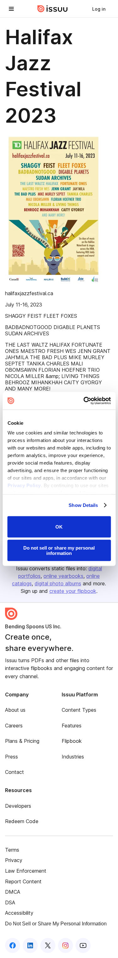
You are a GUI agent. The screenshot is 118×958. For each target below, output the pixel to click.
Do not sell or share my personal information (59, 550)
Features (71, 725)
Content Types (79, 710)
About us (15, 710)
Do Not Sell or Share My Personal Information (56, 923)
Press (11, 756)
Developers (18, 806)
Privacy (13, 860)
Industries (73, 756)
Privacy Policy (24, 485)
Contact (14, 772)
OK (59, 527)
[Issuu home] (52, 8)
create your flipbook (72, 591)
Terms (12, 850)
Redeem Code (21, 821)
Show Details (83, 505)
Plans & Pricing (22, 741)
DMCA (12, 892)
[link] (98, 9)
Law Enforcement (25, 871)
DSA (10, 902)
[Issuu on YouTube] (83, 945)
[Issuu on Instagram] (65, 945)
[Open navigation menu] (11, 9)
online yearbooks (63, 576)
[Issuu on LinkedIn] (30, 945)
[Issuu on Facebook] (12, 945)
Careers (14, 725)
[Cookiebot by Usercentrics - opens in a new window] (84, 401)
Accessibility (19, 913)
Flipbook (72, 741)
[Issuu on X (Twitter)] (47, 945)
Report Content (23, 881)
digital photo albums (58, 583)
